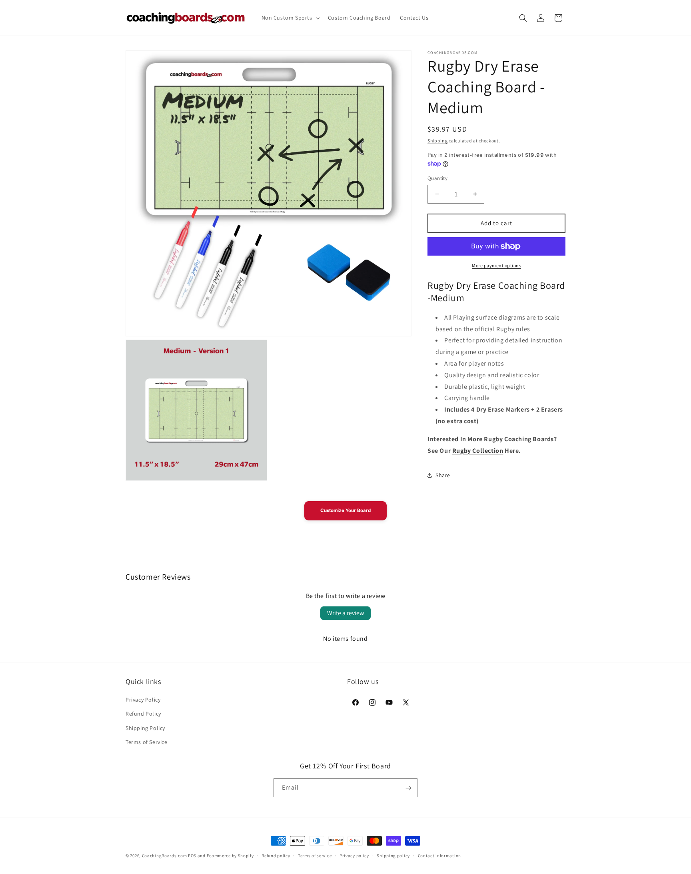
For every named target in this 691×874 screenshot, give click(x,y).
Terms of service (315, 855)
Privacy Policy (143, 699)
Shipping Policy (145, 728)
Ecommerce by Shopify (230, 855)
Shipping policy (393, 855)
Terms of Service (147, 742)
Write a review (345, 613)
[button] (290, 17)
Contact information (439, 855)
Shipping (437, 141)
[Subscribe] (408, 788)
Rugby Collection (477, 450)
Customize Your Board (345, 510)
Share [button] (442, 475)
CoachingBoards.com (164, 855)
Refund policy (276, 855)
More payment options (496, 265)
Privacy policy (354, 855)
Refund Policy (143, 714)
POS (192, 855)
